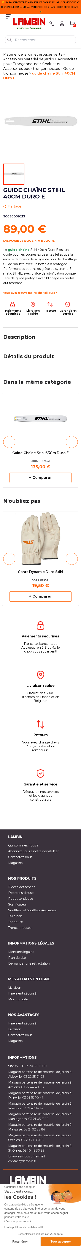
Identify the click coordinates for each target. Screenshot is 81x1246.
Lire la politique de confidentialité (23, 1227)
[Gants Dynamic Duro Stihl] (40, 535)
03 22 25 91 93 (33, 1077)
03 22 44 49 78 (32, 1087)
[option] (40, 440)
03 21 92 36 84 (34, 1129)
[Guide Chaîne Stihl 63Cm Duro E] (40, 416)
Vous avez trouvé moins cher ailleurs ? (30, 292)
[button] (9, 442)
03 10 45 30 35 (33, 1150)
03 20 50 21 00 (35, 1066)
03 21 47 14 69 (32, 1108)
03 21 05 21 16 (38, 1119)
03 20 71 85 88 (32, 1140)
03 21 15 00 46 (32, 1098)
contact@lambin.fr (22, 1161)
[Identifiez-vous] (62, 23)
